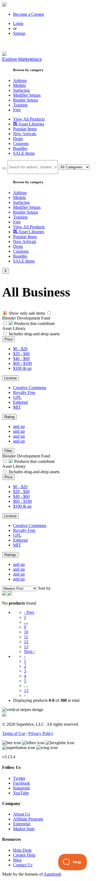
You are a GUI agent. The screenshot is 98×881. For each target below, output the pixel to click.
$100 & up (22, 368)
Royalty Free (24, 392)
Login (18, 23)
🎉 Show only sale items (23, 313)
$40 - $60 (21, 358)
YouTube (21, 793)
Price (8, 339)
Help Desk (22, 850)
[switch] (49, 313)
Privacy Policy (40, 733)
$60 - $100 (22, 363)
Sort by (44, 588)
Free (17, 110)
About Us (21, 814)
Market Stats (24, 828)
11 (26, 636)
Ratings (10, 555)
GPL (17, 397)
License (10, 378)
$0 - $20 (20, 348)
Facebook (21, 783)
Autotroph (52, 874)
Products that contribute (34, 323)
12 (26, 641)
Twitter (19, 778)
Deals (18, 138)
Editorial (20, 402)
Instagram (21, 788)
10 (26, 632)
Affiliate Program (28, 819)
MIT (17, 407)
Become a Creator (28, 14)
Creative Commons (29, 387)
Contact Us (22, 865)
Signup (19, 33)
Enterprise (21, 824)
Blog (17, 860)
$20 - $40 (21, 353)
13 (26, 646)
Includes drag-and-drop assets (34, 333)
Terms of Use (13, 733)
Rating (9, 417)
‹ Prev (29, 612)
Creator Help (24, 855)
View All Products (29, 119)
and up (19, 426)
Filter (8, 451)
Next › (29, 651)
